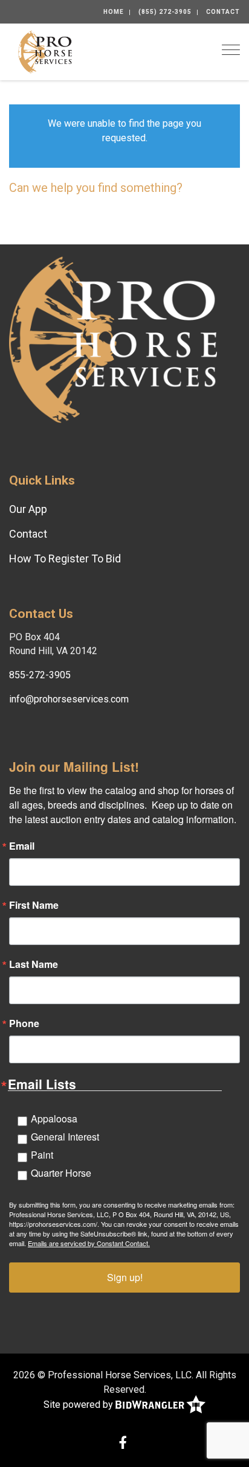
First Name (34, 905)
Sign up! (125, 1277)
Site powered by (79, 1404)
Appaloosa (54, 1118)
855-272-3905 (40, 675)
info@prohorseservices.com (69, 699)
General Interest (65, 1137)
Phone (24, 1023)
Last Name (33, 964)
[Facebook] (123, 1444)
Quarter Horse (61, 1173)
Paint (42, 1155)
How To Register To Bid (65, 558)
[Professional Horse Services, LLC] (45, 51)
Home (113, 11)
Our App (28, 509)
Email (21, 846)
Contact (223, 11)
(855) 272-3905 (165, 11)
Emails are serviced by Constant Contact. (89, 1243)
